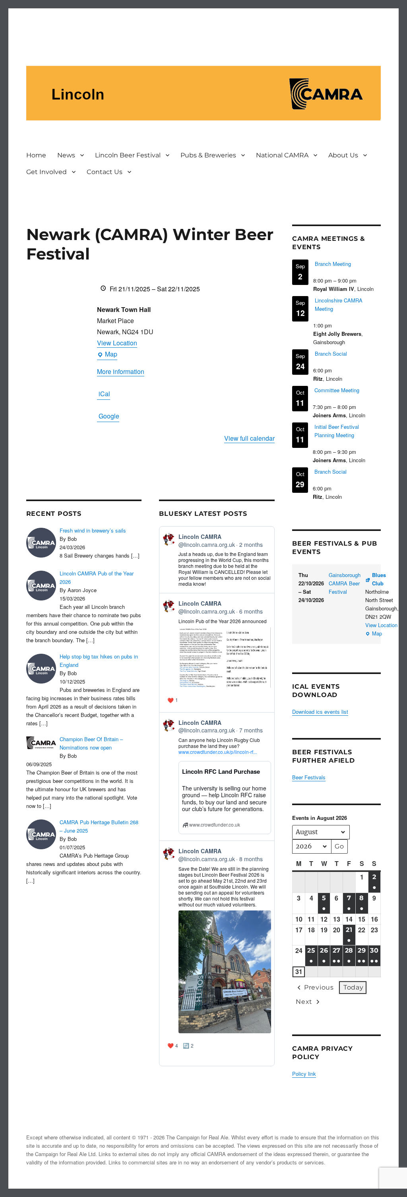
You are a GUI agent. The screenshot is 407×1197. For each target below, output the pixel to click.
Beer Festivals (309, 777)
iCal (104, 393)
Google (109, 415)
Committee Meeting (336, 390)
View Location (117, 342)
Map (107, 354)
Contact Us (104, 172)
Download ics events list (320, 711)
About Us (343, 155)
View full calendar (249, 438)
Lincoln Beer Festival (128, 155)
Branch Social (331, 353)
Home (36, 155)
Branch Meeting (333, 263)
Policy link (304, 1073)
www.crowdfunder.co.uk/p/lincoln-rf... (217, 751)
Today (353, 987)
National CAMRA (282, 155)
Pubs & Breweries (208, 155)
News (66, 155)
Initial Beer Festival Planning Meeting (336, 431)
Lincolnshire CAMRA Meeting (338, 304)
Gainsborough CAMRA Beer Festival (344, 583)
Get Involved (46, 172)
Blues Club (379, 579)
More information (120, 371)
